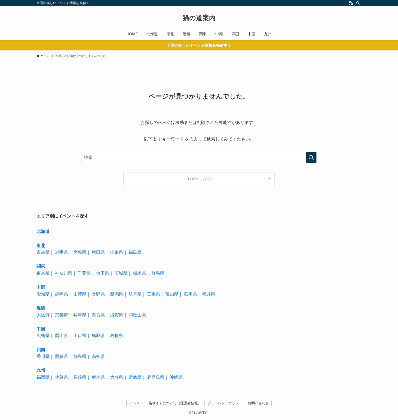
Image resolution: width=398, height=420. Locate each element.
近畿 (41, 308)
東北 (41, 245)
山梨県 (79, 294)
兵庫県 (79, 315)
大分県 (116, 377)
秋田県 (98, 252)
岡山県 (61, 335)
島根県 (116, 335)
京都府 (61, 315)
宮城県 (79, 252)
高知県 (98, 356)
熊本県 (98, 377)
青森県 (43, 252)
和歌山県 (137, 315)
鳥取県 (98, 335)
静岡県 (61, 294)
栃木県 (139, 273)
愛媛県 (61, 356)
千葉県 (84, 273)
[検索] (357, 3)
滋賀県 (116, 315)
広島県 (43, 335)
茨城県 (121, 273)
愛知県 (43, 294)
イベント (136, 403)
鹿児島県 (155, 377)
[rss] (350, 3)
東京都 (43, 273)
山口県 (79, 335)
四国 (41, 349)
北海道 (43, 231)
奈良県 (98, 315)
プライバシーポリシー (224, 403)
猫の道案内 (199, 18)
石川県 (190, 294)
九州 (41, 370)
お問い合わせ (258, 403)
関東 (41, 266)
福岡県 (43, 377)
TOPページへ (198, 179)
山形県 (116, 252)
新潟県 (116, 294)
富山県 (171, 294)
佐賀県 (61, 377)
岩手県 (61, 252)
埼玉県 (102, 273)
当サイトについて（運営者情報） (175, 403)
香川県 (43, 356)
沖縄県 (176, 377)
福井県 (208, 294)
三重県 (153, 294)
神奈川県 (63, 273)
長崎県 (79, 377)
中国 (41, 328)
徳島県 (79, 356)
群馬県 (157, 273)
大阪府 (43, 315)
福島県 (135, 252)
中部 (41, 287)
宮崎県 (135, 377)
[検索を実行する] (311, 157)
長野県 (98, 294)
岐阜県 (135, 294)
